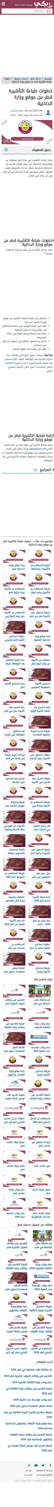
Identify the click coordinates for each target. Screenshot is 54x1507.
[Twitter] (43, 1465)
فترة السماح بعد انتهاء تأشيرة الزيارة (28, 361)
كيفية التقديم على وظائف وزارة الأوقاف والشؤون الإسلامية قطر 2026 (30, 1437)
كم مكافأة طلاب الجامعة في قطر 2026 (31, 1369)
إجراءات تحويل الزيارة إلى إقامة (27, 355)
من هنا (28, 322)
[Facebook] (50, 1465)
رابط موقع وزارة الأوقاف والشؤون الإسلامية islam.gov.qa (29, 1426)
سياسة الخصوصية (44, 1470)
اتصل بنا (28, 1475)
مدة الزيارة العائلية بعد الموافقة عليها (29, 357)
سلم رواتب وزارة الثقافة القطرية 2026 (32, 1382)
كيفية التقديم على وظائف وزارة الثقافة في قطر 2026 (29, 1391)
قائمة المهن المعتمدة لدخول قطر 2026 (31, 1406)
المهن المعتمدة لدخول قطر (38, 367)
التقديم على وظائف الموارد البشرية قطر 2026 (28, 1376)
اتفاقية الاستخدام (44, 1475)
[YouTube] (36, 1465)
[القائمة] (3, 3)
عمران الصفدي (16, 111)
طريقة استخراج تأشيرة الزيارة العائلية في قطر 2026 (28, 1414)
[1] (45, 253)
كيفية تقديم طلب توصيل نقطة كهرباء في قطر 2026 (30, 1448)
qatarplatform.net (37, 449)
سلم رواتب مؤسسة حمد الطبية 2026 (32, 1399)
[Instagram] (29, 1465)
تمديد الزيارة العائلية (15, 363)
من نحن (28, 1470)
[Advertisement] (27, 47)
